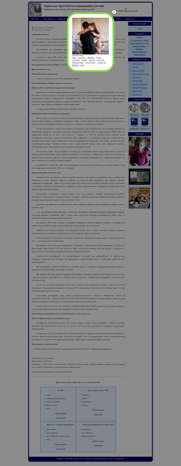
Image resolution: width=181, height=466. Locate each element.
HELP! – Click (78, 65)
